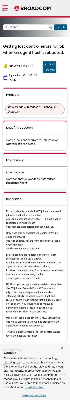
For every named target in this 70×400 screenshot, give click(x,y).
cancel (51, 27)
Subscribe (49, 69)
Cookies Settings (34, 394)
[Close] (62, 348)
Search (61, 27)
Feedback (49, 64)
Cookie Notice (34, 387)
